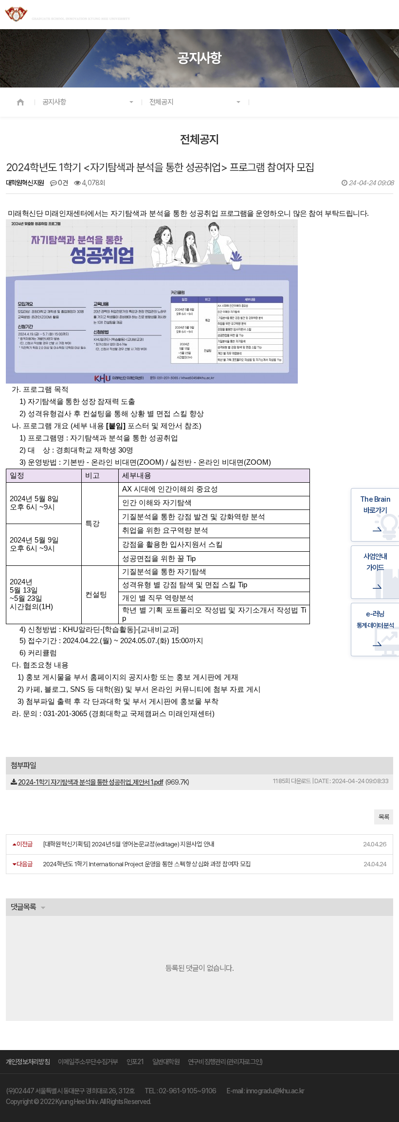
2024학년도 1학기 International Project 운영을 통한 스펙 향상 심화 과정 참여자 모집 (147, 864)
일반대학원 (166, 1062)
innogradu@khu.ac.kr (275, 1091)
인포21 (135, 1062)
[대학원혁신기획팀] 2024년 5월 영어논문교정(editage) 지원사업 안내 (129, 844)
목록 (384, 817)
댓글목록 (23, 907)
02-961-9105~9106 (188, 1091)
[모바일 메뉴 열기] (386, 15)
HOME (20, 102)
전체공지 (161, 102)
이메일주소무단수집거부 (88, 1062)
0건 (62, 183)
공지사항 (54, 102)
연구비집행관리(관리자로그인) (225, 1062)
